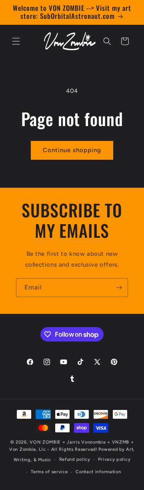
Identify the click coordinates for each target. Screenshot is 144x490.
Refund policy (74, 459)
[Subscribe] (119, 287)
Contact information (98, 471)
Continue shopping (72, 150)
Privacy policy (114, 459)
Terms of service (49, 471)
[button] (16, 41)
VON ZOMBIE (45, 442)
